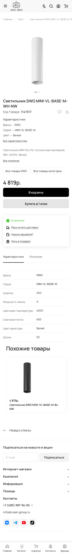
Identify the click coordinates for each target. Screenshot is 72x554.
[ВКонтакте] (7, 522)
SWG (39, 275)
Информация (13, 484)
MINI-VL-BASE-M (46, 284)
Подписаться (54, 457)
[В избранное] (59, 112)
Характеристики (13, 256)
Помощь (9, 491)
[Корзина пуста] (66, 6)
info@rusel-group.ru (16, 512)
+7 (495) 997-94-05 (16, 505)
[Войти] (58, 6)
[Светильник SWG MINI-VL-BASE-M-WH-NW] (37, 61)
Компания (10, 476)
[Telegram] (15, 522)
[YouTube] (24, 522)
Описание (35, 256)
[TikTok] (32, 522)
